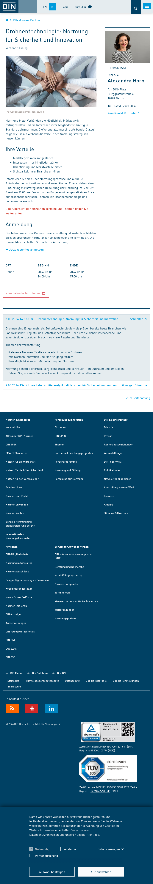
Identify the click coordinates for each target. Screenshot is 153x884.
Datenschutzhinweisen (44, 834)
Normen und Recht (17, 495)
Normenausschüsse (17, 571)
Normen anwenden (17, 504)
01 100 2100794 (98, 750)
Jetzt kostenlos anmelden (26, 249)
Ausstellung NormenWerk (119, 487)
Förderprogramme (66, 461)
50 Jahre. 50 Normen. (116, 513)
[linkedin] (51, 708)
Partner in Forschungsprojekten (74, 453)
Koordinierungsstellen (19, 588)
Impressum (14, 686)
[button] (111, 849)
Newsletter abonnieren (117, 478)
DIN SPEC (11, 444)
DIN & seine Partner (26, 20)
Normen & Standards (18, 419)
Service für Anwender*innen (72, 546)
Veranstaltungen (113, 453)
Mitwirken (12, 546)
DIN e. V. (109, 427)
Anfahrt (108, 504)
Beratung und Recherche (69, 566)
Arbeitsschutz (14, 487)
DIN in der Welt (112, 461)
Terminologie (63, 592)
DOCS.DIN (11, 648)
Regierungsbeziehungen (118, 444)
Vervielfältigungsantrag (68, 575)
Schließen (137, 319)
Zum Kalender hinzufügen (23, 293)
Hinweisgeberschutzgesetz (42, 680)
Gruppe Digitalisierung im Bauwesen (27, 580)
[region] (76, 838)
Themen (59, 444)
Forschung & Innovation (69, 419)
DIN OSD (10, 657)
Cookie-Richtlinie (87, 834)
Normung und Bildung (68, 470)
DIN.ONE (11, 640)
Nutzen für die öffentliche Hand (24, 470)
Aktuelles (60, 427)
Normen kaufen (15, 513)
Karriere (109, 495)
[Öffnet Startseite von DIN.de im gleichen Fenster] (7, 20)
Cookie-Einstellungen (126, 680)
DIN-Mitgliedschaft (17, 554)
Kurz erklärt (13, 427)
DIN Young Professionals (20, 631)
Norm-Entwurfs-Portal (19, 597)
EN (45, 6)
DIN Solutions (40, 673)
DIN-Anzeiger (14, 614)
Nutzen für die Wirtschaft (20, 461)
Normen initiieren (16, 605)
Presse (108, 435)
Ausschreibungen (16, 622)
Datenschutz (72, 680)
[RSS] (12, 708)
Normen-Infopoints (66, 583)
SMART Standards (16, 453)
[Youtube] (31, 708)
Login (65, 6)
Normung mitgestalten (19, 562)
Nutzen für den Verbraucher (22, 478)
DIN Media (16, 673)
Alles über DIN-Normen (19, 435)
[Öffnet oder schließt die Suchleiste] (136, 7)
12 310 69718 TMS (100, 791)
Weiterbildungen (64, 609)
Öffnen (139, 385)
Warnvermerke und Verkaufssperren (76, 601)
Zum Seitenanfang (138, 398)
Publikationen (112, 470)
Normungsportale (65, 618)
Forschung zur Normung (69, 478)
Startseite (13, 680)
